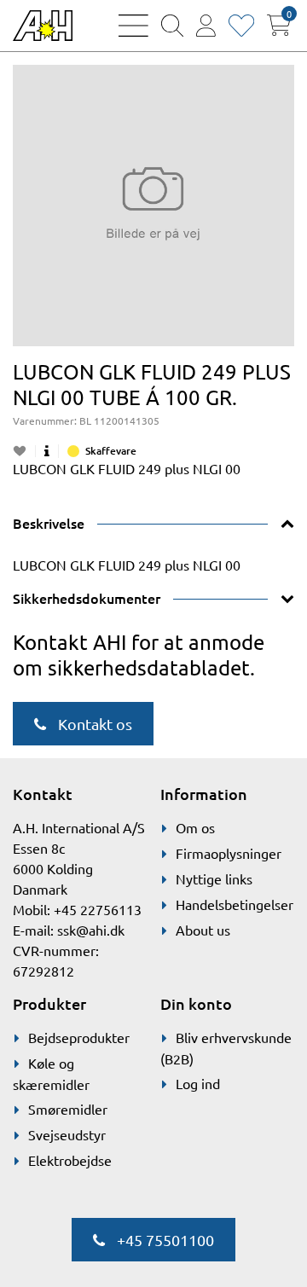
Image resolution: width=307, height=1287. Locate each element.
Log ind (198, 1083)
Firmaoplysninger (228, 852)
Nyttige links (214, 878)
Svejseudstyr (67, 1134)
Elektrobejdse (70, 1159)
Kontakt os (93, 724)
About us (203, 929)
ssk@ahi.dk (91, 929)
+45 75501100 (163, 1240)
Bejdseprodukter (79, 1037)
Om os (195, 827)
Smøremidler (67, 1108)
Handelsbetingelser (234, 904)
